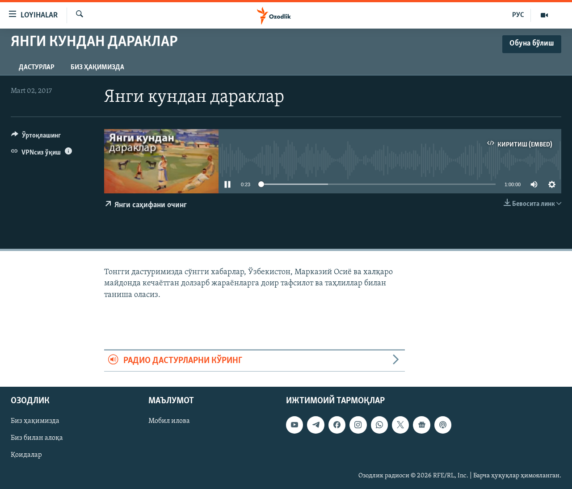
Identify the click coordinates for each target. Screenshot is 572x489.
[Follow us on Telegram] (315, 424)
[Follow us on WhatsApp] (379, 424)
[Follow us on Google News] (421, 424)
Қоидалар (26, 455)
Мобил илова (169, 421)
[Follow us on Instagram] (357, 424)
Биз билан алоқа (37, 438)
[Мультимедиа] (544, 15)
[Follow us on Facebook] (336, 424)
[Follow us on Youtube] (294, 424)
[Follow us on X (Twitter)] (400, 424)
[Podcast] (442, 424)
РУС (518, 15)
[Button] (36, 137)
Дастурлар (37, 67)
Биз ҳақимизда (97, 67)
